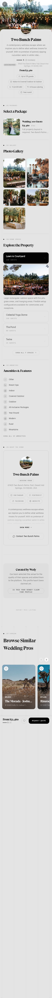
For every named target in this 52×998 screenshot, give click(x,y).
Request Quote (39, 721)
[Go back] (4, 4)
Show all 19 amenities (14, 436)
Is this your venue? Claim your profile (26, 591)
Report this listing (26, 610)
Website (36, 501)
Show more (24, 527)
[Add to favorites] (6, 668)
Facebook (19, 501)
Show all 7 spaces (25, 353)
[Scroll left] (41, 659)
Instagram (18, 495)
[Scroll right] (46, 659)
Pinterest (37, 495)
